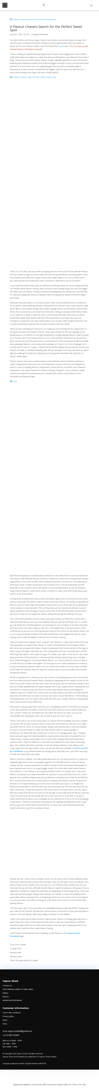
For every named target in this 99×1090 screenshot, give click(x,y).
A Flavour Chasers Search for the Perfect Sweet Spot (46, 28)
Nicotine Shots (16, 956)
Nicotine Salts (15, 952)
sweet (61, 46)
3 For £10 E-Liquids (18, 944)
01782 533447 (12, 1035)
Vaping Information (40, 34)
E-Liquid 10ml (15, 948)
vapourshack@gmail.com (20, 1031)
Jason (14, 34)
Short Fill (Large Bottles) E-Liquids (24, 960)
